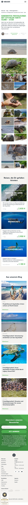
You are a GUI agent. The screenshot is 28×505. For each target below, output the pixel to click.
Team (2, 468)
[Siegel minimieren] (8, 494)
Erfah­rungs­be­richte (14, 34)
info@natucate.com (19, 462)
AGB (2, 480)
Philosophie (3, 464)
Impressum (3, 483)
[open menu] (25, 1)
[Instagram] (19, 471)
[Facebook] (16, 471)
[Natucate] (5, 2)
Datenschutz (4, 482)
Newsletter (3, 471)
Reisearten (3, 460)
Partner (3, 470)
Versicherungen (4, 473)
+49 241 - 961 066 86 (19, 468)
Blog (2, 466)
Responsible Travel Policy (6, 475)
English (16, 482)
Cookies (3, 485)
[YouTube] (22, 471)
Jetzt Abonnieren (14, 431)
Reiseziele (3, 462)
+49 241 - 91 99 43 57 (19, 465)
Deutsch (16, 480)
